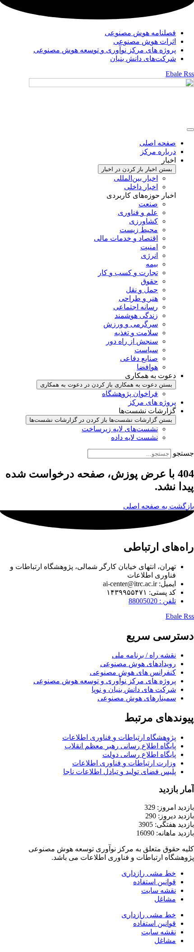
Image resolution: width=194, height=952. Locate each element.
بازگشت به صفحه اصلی (158, 506)
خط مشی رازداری (148, 873)
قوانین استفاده (154, 882)
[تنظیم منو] (190, 129)
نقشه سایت (158, 890)
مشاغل (165, 899)
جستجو (183, 453)
